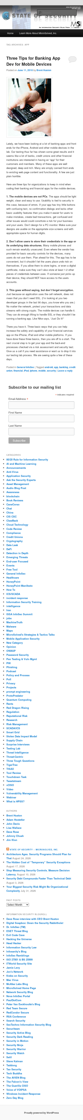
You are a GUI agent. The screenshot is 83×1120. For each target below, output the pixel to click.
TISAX (10, 769)
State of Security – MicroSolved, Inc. (34, 849)
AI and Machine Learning (21, 464)
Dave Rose (12, 832)
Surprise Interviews (18, 744)
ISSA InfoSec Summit (19, 614)
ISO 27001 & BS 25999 (19, 959)
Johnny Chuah (15, 836)
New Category (14, 642)
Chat (9, 508)
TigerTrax (12, 765)
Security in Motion (17, 1041)
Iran (8, 610)
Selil (9, 1057)
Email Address (18, 399)
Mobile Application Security (23, 638)
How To (10, 589)
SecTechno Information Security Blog (28, 1024)
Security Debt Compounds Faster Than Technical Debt (38, 878)
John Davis (13, 824)
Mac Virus (12, 980)
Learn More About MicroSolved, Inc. (38, 33)
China (9, 512)
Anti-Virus (12, 472)
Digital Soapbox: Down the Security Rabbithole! (34, 923)
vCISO (10, 785)
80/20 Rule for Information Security (27, 459)
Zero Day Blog (14, 1098)
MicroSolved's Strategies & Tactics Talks (30, 634)
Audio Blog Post (16, 488)
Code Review (14, 529)
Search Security (15, 1020)
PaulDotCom (13, 1000)
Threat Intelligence (17, 752)
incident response (17, 598)
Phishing (11, 667)
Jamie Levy (13, 967)
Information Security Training (24, 602)
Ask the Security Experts (21, 480)
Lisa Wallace (13, 828)
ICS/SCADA (13, 594)
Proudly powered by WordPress (41, 1112)
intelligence (13, 606)
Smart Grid (12, 732)
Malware (11, 626)
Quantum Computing (18, 699)
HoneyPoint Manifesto (19, 585)
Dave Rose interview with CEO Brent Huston (32, 919)
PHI (8, 663)
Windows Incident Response (23, 1094)
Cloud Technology (17, 524)
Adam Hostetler (15, 819)
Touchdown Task (16, 777)
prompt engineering (18, 691)
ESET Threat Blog (17, 931)
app (56, 367)
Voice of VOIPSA (16, 1089)
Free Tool (12, 569)
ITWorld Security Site (19, 963)
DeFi (9, 549)
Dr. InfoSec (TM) (15, 927)
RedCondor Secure (17, 1012)
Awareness (12, 492)
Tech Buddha (14, 1073)
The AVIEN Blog (15, 1077)
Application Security (18, 476)
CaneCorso (12, 504)
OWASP (11, 651)
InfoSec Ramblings (17, 955)
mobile (42, 370)
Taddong (11, 1065)
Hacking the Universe (19, 939)
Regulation (12, 712)
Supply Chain (14, 740)
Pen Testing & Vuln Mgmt (21, 659)
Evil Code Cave (15, 935)
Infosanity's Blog (16, 951)
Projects (11, 687)
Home (10, 33)
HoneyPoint (13, 581)
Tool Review (13, 773)
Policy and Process (18, 675)
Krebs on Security (17, 975)
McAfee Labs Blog (17, 984)
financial (18, 370)
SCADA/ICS (13, 728)
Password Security (17, 655)
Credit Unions (14, 537)
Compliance (13, 533)
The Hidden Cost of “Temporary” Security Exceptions (38, 862)
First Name (15, 412)
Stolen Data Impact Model (21, 736)
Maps (9, 630)
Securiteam (13, 1028)
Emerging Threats (17, 557)
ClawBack (12, 520)
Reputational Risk (16, 716)
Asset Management (17, 484)
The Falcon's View (17, 1081)
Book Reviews (14, 500)
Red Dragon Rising (17, 708)
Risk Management (17, 724)
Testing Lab (13, 748)
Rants (9, 704)
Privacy (10, 683)
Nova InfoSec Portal (18, 996)
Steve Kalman (14, 1061)
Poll (8, 679)
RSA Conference (16, 1016)
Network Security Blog (19, 992)
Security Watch (15, 1053)
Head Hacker (13, 943)
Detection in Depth (17, 553)
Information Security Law (21, 947)
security (51, 370)
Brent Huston (43, 70)
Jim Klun (11, 840)
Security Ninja (14, 1045)
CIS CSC (11, 516)
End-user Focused (17, 561)
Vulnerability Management (22, 793)
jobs (9, 618)
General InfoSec (25, 367)
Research (11, 720)
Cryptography (14, 541)
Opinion (11, 647)
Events (10, 565)
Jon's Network (14, 971)
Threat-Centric (14, 756)
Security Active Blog (18, 1032)
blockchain (12, 496)
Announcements (16, 468)
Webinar (11, 797)
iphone (33, 370)
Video (9, 789)
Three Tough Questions (20, 761)
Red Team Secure (16, 1008)
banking (63, 367)
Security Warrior (16, 1049)
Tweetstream (13, 781)
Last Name (15, 425)
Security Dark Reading (19, 1037)
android (49, 367)
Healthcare (12, 577)
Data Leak (12, 545)
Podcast (11, 671)
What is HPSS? (15, 801)
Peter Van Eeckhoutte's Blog (23, 1004)
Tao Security (13, 1069)
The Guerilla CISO (17, 1085)
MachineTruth (14, 622)
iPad (26, 370)
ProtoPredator (14, 695)
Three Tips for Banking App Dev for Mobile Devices (33, 61)
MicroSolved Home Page (21, 988)
